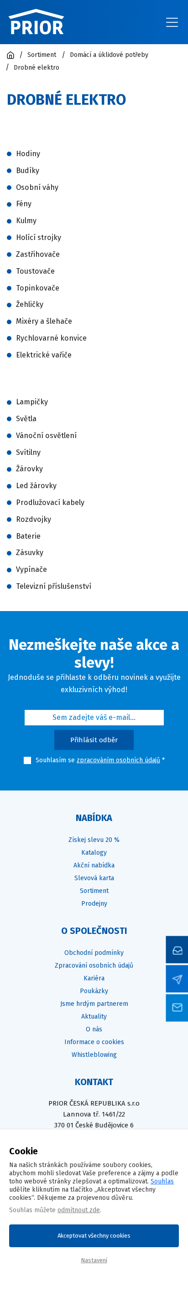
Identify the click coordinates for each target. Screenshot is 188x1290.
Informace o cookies (94, 1042)
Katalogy (94, 853)
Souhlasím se (55, 760)
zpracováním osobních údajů (118, 760)
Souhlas (162, 1181)
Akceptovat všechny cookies (94, 1235)
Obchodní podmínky (94, 953)
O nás (94, 1029)
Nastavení (94, 1260)
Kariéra (94, 978)
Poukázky (94, 991)
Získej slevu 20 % (94, 840)
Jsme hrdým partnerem (94, 1004)
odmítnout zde (78, 1210)
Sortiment (94, 891)
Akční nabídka (94, 865)
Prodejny (94, 904)
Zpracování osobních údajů (94, 965)
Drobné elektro (36, 67)
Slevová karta (94, 878)
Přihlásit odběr (94, 740)
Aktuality (94, 1016)
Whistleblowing (94, 1055)
